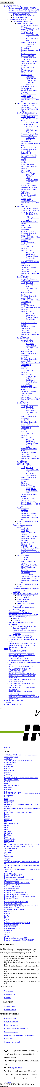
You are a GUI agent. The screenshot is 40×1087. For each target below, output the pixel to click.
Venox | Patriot (26, 96)
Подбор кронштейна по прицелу (20, 647)
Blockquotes (8, 766)
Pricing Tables (9, 841)
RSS (1, 1082)
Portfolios (7, 835)
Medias (6, 829)
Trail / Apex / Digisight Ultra (31, 77)
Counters (7, 774)
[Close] (1, 708)
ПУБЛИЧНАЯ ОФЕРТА (13, 904)
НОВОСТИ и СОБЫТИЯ (13, 700)
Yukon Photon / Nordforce (31, 83)
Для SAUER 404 (23, 403)
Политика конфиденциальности (16, 894)
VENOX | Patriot (27, 575)
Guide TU (24, 357)
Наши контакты (10, 926)
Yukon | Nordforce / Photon (30, 548)
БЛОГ (6, 917)
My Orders (8, 833)
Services (7, 932)
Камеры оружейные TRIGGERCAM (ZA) (24, 10)
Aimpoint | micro (27, 340)
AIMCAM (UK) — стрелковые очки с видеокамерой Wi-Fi (22, 680)
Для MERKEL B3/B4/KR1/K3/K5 (23, 463)
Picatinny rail (25, 544)
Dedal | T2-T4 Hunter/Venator (26, 226)
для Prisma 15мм (23, 555)
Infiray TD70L (26, 153)
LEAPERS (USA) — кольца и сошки (22, 695)
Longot (23, 161)
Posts (6, 837)
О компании (8, 991)
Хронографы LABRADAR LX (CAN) (22, 643)
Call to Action (9, 770)
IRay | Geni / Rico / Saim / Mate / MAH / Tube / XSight (30, 157)
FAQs (6, 783)
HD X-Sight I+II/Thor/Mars (31, 345)
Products (7, 843)
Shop (6, 934)
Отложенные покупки (12, 888)
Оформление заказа (11, 925)
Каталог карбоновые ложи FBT (15, 938)
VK (5, 1082)
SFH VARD (25, 193)
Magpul (6, 825)
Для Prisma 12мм (23, 508)
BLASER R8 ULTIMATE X (27, 103)
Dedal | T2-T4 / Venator (29, 42)
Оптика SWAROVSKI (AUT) (19, 616)
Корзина (7, 921)
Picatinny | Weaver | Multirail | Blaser (25, 594)
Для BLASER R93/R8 (25, 23)
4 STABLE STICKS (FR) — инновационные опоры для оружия (21, 652)
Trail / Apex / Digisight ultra (30, 379)
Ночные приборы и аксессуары (24, 630)
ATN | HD (24, 529)
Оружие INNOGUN (11, 885)
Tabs (5, 854)
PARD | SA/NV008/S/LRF (30, 307)
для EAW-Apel (22, 527)
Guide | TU (25, 294)
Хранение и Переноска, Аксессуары (22, 645)
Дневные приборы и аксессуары (24, 626)
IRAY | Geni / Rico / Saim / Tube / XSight (30, 238)
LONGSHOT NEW (11, 823)
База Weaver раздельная (25, 595)
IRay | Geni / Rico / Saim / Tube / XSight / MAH (30, 62)
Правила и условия (11, 900)
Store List (7, 852)
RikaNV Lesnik (26, 386)
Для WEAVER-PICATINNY (27, 113)
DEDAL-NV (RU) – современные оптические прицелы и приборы (21, 667)
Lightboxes (8, 820)
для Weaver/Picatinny (20, 17)
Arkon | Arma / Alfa (28, 31)
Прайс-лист (8, 1039)
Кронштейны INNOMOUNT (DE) (21, 19)
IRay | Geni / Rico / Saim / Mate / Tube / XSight (30, 537)
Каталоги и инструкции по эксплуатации (19, 879)
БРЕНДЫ (7, 649)
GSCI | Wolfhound (27, 56)
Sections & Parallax (10, 848)
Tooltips (7, 860)
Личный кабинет (10, 1006)
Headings (7, 789)
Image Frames (9, 801)
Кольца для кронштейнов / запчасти (26, 588)
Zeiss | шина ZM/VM (28, 98)
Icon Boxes (8, 797)
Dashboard (8, 776)
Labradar (7, 816)
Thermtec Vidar (26, 197)
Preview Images (9, 839)
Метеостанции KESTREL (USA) (20, 613)
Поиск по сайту (10, 890)
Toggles (7, 858)
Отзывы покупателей (12, 886)
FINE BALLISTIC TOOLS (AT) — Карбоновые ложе (21, 684)
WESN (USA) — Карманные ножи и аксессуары (22, 869)
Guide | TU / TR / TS (28, 54)
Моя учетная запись (11, 881)
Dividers (7, 782)
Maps (6, 827)
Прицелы (16, 620)
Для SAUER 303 (23, 338)
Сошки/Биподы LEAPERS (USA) (21, 637)
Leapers (7, 818)
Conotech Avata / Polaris (29, 134)
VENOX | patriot (27, 546)
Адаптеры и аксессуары (21, 14)
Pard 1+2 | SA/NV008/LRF (27, 70)
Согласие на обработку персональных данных (21, 906)
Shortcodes (8, 850)
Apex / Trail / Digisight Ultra (31, 488)
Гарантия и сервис (11, 873)
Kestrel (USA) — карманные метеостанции (19, 812)
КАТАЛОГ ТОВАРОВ (12, 6)
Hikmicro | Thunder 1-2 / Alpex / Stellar (29, 58)
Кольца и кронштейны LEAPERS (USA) (23, 12)
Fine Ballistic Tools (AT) (12, 785)
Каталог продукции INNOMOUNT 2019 (19, 940)
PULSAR (24, 540)
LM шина (24, 65)
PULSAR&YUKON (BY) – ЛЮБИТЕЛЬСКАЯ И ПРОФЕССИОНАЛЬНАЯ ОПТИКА (22, 672)
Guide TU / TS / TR (28, 231)
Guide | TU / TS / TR (28, 147)
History (6, 791)
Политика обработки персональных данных (20, 896)
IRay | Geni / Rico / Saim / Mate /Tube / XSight (30, 566)
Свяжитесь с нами (10, 994)
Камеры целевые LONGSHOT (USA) (22, 8)
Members (7, 831)
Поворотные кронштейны (22, 525)
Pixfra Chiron (26, 170)
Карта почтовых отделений (14, 877)
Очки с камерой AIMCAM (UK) (20, 636)
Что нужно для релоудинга (14, 909)
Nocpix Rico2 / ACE (28, 67)
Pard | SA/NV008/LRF (29, 166)
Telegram (10, 1082)
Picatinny (24, 73)
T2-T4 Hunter (30, 44)
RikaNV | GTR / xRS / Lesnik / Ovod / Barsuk (29, 186)
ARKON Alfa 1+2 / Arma (30, 210)
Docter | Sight (26, 141)
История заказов (10, 1010)
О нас (6, 915)
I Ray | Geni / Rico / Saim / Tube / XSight (30, 364)
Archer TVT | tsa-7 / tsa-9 (30, 29)
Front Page (8, 787)
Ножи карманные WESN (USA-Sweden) (23, 615)
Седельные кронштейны (22, 21)
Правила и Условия (11, 898)
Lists (5, 822)
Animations (8, 764)
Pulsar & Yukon (26, 75)
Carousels (7, 772)
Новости (7, 998)
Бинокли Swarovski (20, 628)
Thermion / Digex (32, 80)
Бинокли (16, 618)
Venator (28, 46)
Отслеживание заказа (12, 928)
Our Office (8, 930)
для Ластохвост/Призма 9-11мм (24, 16)
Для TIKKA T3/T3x (24, 206)
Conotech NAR (26, 292)
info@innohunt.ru (16, 1068)
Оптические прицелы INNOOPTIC (17, 883)
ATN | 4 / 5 (25, 531)
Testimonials (8, 856)
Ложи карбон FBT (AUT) (18, 611)
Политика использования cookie (16, 892)
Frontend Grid (9, 911)
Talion (28, 178)
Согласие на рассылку (12, 907)
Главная (7, 913)
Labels (6, 814)
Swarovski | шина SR (28, 94)
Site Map (7, 936)
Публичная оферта (11, 1025)
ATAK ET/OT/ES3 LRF (29, 122)
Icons (6, 799)
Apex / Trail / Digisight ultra (30, 175)
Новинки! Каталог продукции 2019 (17, 923)
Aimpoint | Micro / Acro (29, 115)
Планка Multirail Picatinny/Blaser (23, 600)
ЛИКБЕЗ (7, 702)
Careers (6, 919)
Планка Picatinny (23, 597)
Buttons (6, 768)
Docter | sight (25, 48)
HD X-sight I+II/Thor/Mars (31, 409)
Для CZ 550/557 (22, 277)
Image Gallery (9, 802)
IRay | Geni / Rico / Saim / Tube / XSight (30, 427)
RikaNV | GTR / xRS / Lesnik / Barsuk (29, 87)
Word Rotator (8, 871)
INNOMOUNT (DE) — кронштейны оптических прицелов (22, 656)
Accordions (8, 759)
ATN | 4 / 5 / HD (27, 33)
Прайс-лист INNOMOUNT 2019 (16, 902)
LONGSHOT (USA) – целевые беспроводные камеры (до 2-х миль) (22, 659)
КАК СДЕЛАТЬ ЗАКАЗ (13, 704)
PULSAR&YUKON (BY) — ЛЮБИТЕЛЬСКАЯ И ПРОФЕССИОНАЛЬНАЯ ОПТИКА (21, 845)
